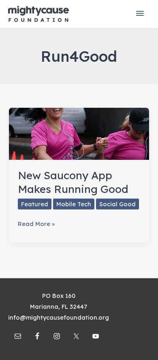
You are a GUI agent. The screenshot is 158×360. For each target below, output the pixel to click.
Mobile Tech (73, 204)
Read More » (36, 224)
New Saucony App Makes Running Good (73, 182)
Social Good (117, 204)
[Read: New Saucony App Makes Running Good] (79, 133)
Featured (34, 204)
